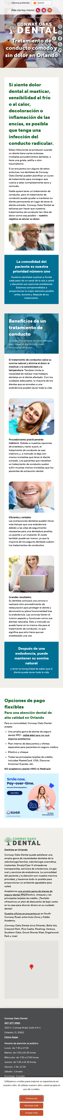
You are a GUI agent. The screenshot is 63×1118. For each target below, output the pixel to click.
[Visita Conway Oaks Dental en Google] (60, 26)
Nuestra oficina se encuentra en (22, 913)
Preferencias (31, 1098)
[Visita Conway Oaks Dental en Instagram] (60, 32)
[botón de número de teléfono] (38, 10)
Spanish (40, 3)
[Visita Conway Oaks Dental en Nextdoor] (60, 50)
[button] (44, 10)
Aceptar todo (31, 1113)
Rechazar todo (31, 1105)
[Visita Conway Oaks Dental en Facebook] (60, 38)
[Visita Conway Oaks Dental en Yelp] (60, 44)
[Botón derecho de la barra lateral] (54, 38)
